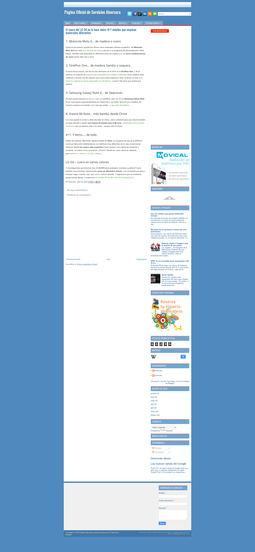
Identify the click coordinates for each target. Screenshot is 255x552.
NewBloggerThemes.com (181, 534)
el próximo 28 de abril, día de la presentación (115, 177)
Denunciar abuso (161, 458)
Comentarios (159, 452)
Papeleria (110, 23)
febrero (153, 415)
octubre (153, 393)
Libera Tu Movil (80, 23)
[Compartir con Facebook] (96, 182)
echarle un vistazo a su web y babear (85, 153)
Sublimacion (96, 23)
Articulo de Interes (160, 31)
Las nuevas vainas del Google (168, 463)
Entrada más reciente (73, 259)
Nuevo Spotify (167, 275)
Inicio (68, 23)
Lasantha (168, 532)
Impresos (123, 23)
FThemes (149, 532)
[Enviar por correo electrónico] (89, 182)
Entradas (157, 448)
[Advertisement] (164, 47)
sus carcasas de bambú (93, 50)
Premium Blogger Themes (181, 532)
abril (152, 404)
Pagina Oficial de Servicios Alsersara (92, 12)
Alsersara (158, 371)
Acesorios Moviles (153, 23)
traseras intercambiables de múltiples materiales (106, 75)
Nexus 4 (92, 99)
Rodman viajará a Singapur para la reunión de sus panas (175, 244)
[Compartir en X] (94, 182)
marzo (153, 411)
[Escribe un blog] (91, 182)
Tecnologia (137, 23)
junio (152, 397)
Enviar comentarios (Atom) (87, 264)
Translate (169, 431)
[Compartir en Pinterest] (99, 182)
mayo (153, 401)
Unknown (158, 375)
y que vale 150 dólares (119, 105)
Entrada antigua (142, 259)
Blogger (171, 383)
